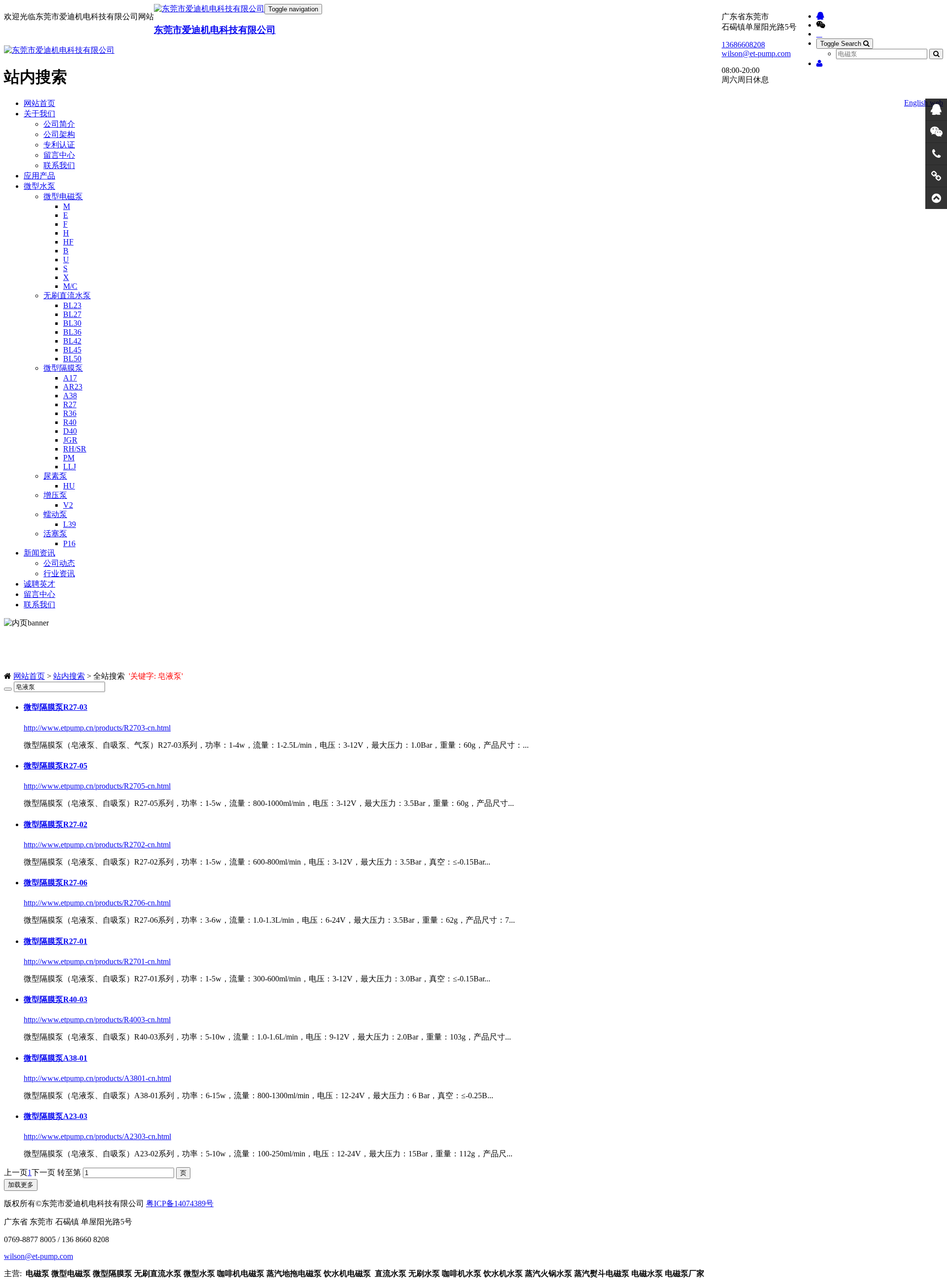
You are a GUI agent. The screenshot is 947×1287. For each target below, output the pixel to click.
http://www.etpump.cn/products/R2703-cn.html (97, 728)
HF (68, 242)
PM (68, 457)
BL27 (72, 314)
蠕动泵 (55, 514)
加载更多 (21, 1184)
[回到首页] (936, 198)
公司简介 (59, 124)
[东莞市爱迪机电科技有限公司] (209, 9)
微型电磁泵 (63, 196)
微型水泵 (39, 186)
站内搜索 (69, 676)
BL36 (72, 332)
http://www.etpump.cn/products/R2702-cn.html (97, 844)
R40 (69, 422)
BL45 (72, 350)
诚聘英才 (39, 584)
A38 (70, 395)
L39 (69, 524)
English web (923, 103)
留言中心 (59, 155)
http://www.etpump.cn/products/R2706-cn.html (97, 903)
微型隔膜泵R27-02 (55, 824)
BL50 (72, 358)
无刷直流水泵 (67, 295)
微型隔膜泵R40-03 (55, 999)
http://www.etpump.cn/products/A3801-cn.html (97, 1078)
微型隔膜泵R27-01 (55, 941)
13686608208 (743, 44)
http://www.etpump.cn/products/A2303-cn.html (97, 1136)
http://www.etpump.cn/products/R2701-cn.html (97, 961)
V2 (68, 505)
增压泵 (55, 495)
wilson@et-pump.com (756, 53)
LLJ (69, 466)
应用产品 (39, 176)
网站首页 (39, 103)
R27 (69, 404)
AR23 (72, 387)
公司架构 (59, 134)
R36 (69, 413)
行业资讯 (59, 573)
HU (69, 486)
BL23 (72, 305)
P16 (69, 543)
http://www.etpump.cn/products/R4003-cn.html (97, 1019)
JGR (70, 440)
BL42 (72, 341)
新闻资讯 (39, 553)
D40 (70, 431)
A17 (70, 378)
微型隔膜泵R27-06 (55, 882)
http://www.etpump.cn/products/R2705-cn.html (97, 786)
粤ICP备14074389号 (180, 1203)
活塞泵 (55, 533)
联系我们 (59, 165)
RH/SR (74, 449)
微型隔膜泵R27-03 (55, 707)
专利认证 (59, 144)
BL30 (72, 323)
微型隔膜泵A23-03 (55, 1116)
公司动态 (59, 563)
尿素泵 (55, 476)
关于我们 (39, 113)
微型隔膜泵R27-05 (55, 766)
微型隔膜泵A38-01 (55, 1058)
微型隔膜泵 (63, 368)
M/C (70, 286)
